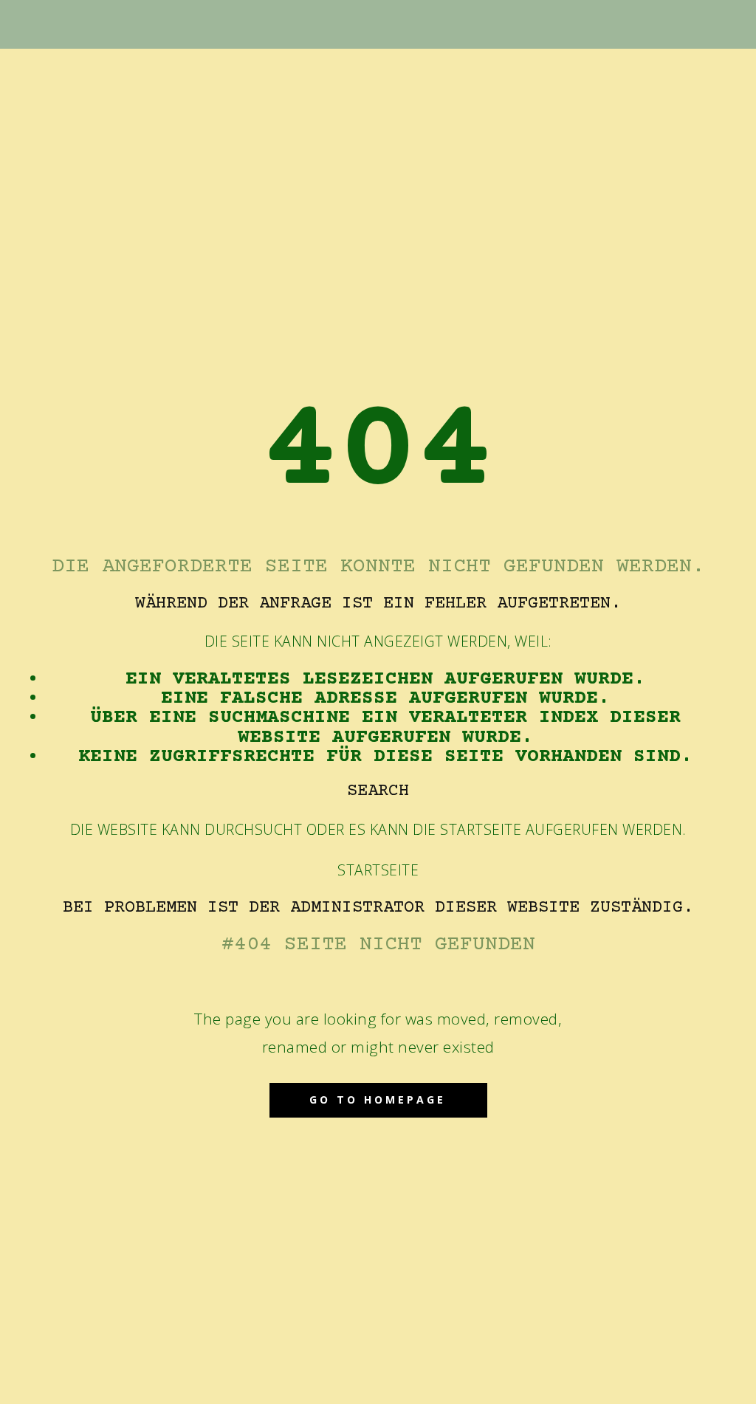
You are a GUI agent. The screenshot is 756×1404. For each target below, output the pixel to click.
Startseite (378, 870)
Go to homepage (377, 1099)
